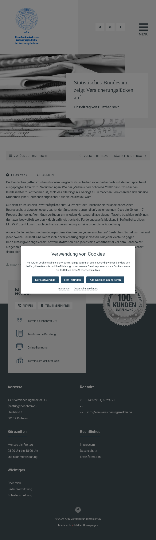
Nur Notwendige (45, 280)
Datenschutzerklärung (86, 288)
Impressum (64, 288)
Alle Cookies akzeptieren (105, 280)
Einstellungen (72, 280)
